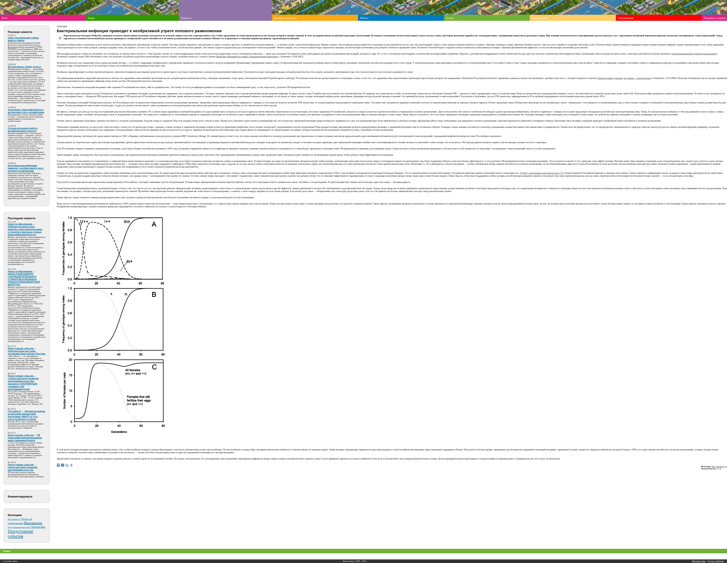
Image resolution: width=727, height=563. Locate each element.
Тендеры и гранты (715, 17)
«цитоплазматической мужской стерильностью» (694, 53)
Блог (5, 17)
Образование (626, 17)
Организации (540, 17)
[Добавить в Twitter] (67, 465)
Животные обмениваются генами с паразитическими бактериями (247, 56)
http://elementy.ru (719, 467)
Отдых (450, 17)
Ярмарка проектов (285, 17)
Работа (364, 17)
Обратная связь (699, 561)
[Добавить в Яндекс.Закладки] (71, 465)
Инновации (33, 523)
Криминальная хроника (21, 527)
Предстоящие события (20, 534)
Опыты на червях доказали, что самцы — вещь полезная (624, 78)
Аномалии (38, 527)
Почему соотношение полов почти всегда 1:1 (541, 173)
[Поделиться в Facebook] (62, 465)
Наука (10, 527)
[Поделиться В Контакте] (58, 465)
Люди (91, 17)
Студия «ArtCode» (716, 561)
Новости (186, 17)
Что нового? (14, 519)
